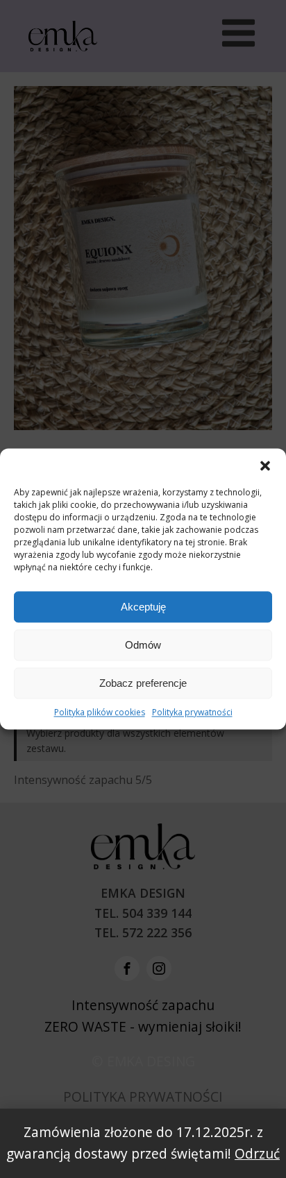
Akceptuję (143, 607)
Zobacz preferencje (143, 683)
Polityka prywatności (192, 712)
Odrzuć (257, 1153)
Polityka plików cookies (99, 712)
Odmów (143, 645)
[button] (265, 465)
